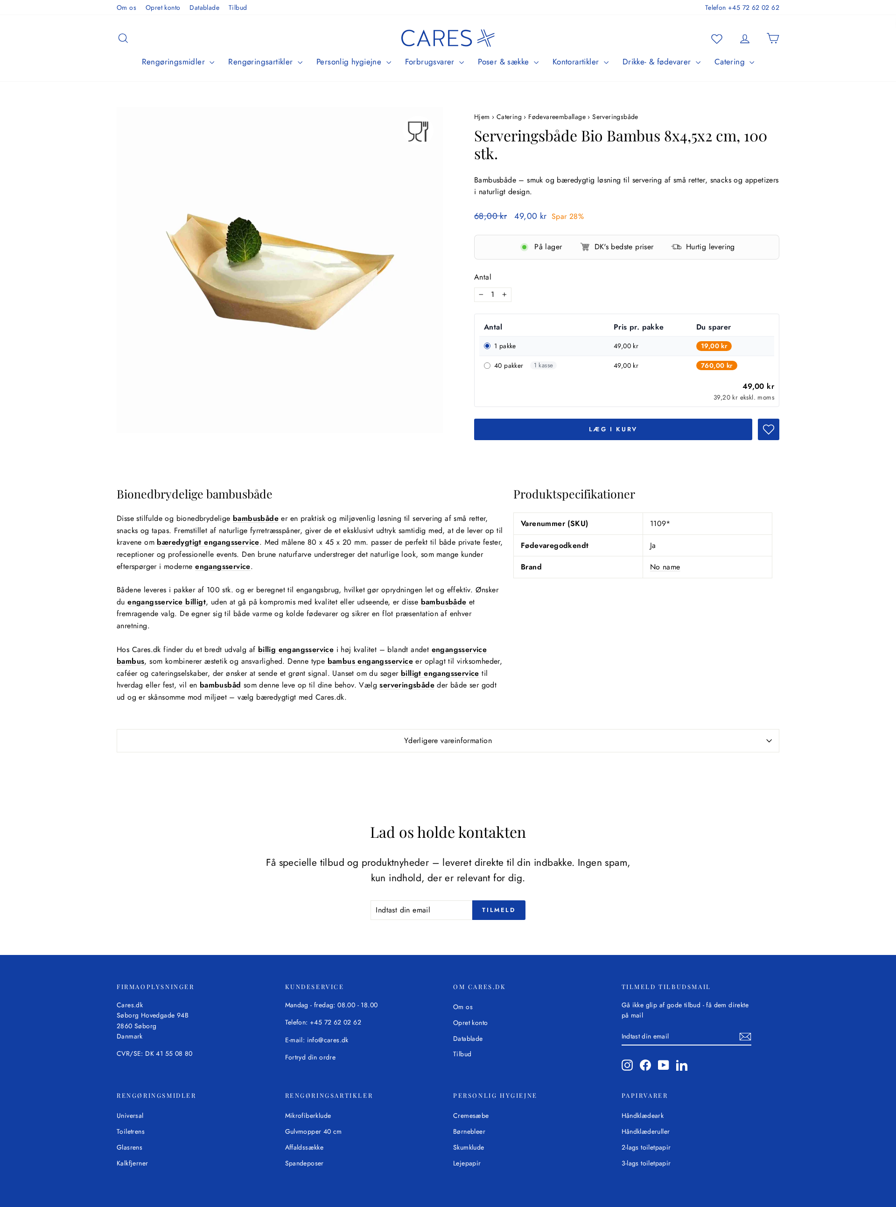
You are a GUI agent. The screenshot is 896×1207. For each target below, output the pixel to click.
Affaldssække (304, 1147)
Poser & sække (505, 61)
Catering (731, 61)
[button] (768, 429)
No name (665, 566)
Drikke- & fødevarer (658, 61)
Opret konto (163, 7)
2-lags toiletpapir (646, 1147)
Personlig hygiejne (350, 61)
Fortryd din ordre (310, 1057)
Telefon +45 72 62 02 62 (742, 7)
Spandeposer (304, 1163)
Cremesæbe (471, 1115)
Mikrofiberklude (308, 1115)
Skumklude (468, 1147)
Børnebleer (469, 1131)
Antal (482, 277)
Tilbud (238, 7)
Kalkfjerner (132, 1163)
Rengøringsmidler (175, 61)
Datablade (204, 7)
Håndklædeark (643, 1115)
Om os (126, 7)
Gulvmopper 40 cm (313, 1131)
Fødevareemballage (557, 116)
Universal (130, 1115)
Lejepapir (467, 1163)
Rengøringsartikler (261, 61)
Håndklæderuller (646, 1131)
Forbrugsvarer (431, 61)
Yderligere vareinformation (448, 740)
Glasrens (129, 1147)
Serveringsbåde (615, 116)
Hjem (483, 116)
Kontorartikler (577, 61)
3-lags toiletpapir (646, 1163)
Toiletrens (131, 1131)
